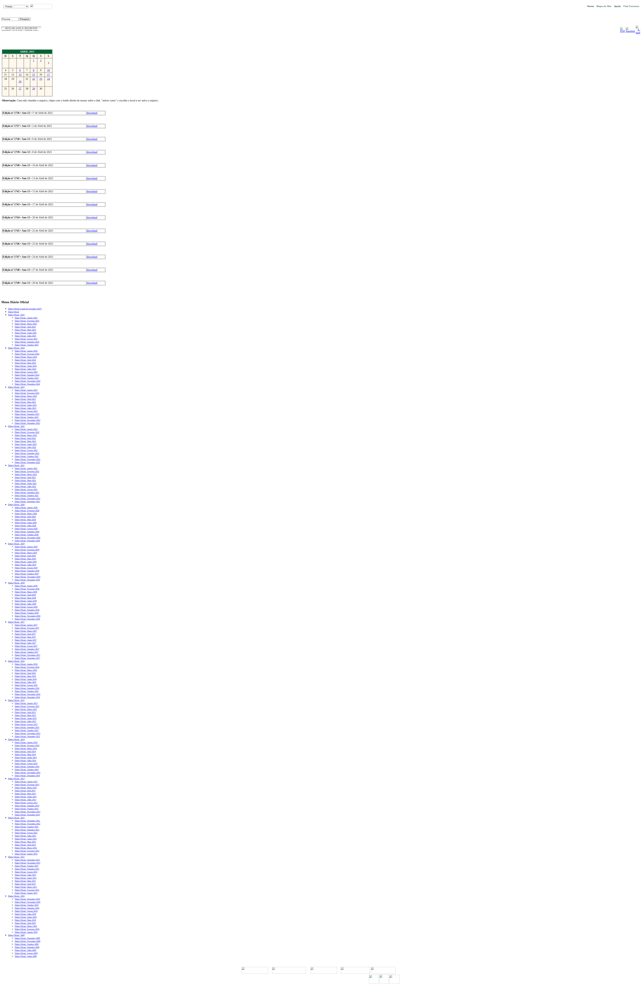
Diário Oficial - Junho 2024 (26, 366)
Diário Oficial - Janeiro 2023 (26, 390)
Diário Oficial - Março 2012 (26, 848)
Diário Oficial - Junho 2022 (26, 444)
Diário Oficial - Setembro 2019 (27, 571)
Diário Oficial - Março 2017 (26, 631)
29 (33, 88)
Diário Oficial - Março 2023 (26, 396)
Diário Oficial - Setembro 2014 (27, 766)
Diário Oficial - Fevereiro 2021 (27, 471)
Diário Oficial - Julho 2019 (25, 565)
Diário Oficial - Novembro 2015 (27, 733)
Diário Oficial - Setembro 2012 (27, 830)
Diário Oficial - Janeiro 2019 (26, 547)
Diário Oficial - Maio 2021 (25, 480)
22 (33, 78)
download (92, 112)
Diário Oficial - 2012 (16, 818)
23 (40, 78)
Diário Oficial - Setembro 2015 (27, 727)
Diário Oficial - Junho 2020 (26, 523)
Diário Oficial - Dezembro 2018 (27, 619)
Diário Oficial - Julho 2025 (25, 336)
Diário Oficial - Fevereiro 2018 (27, 589)
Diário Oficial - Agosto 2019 (26, 568)
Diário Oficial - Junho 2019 (26, 562)
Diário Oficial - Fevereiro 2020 (27, 510)
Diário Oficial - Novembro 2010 (27, 902)
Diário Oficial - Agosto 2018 (26, 607)
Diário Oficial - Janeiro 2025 (26, 318)
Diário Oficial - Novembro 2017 (27, 655)
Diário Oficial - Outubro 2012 (26, 827)
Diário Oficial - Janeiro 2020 (26, 507)
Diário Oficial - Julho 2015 (25, 721)
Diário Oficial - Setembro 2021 (27, 492)
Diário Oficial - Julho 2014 (25, 760)
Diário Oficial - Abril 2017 (25, 634)
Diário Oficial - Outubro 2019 (26, 574)
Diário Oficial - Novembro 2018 (27, 616)
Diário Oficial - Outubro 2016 (26, 691)
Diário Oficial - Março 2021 (26, 474)
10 (48, 70)
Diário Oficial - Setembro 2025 (27, 342)
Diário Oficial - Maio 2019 (25, 559)
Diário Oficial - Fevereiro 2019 (27, 550)
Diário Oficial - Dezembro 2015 (27, 736)
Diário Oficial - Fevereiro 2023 (27, 393)
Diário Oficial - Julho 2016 (25, 682)
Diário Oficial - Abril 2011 (25, 884)
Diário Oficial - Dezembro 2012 (27, 821)
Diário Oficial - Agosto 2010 (26, 911)
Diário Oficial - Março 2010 (26, 926)
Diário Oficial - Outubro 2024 (26, 378)
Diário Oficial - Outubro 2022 (26, 456)
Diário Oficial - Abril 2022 (25, 438)
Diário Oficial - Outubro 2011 (26, 866)
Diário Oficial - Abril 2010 (25, 923)
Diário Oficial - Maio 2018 (25, 598)
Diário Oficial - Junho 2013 (26, 797)
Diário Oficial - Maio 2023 (25, 402)
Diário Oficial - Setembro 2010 (27, 908)
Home (590, 6)
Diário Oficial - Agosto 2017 (26, 646)
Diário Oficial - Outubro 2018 (26, 613)
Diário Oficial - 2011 (16, 857)
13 (20, 74)
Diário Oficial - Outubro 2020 (26, 535)
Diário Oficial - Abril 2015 (25, 712)
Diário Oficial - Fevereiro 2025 (27, 321)
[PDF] (622, 31)
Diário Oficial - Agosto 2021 (26, 489)
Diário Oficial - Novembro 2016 (27, 694)
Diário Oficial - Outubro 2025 (26, 345)
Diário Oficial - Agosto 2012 (26, 833)
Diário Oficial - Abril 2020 (25, 516)
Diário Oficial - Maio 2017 (25, 637)
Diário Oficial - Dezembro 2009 (27, 938)
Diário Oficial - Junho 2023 (26, 405)
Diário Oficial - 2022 (16, 426)
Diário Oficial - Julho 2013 (25, 800)
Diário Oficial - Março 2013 (26, 788)
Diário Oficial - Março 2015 (26, 709)
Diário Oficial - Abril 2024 (25, 360)
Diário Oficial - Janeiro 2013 (26, 782)
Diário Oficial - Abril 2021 (25, 477)
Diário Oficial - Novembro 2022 (27, 459)
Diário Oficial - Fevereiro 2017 (27, 628)
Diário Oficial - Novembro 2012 (27, 824)
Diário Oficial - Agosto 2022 (26, 450)
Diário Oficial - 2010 (16, 896)
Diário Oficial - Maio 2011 (25, 881)
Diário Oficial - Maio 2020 (25, 520)
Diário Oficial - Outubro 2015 (26, 730)
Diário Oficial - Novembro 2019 (27, 577)
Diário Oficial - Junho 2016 (26, 679)
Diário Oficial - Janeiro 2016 (26, 664)
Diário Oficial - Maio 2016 (25, 676)
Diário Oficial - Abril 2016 (25, 673)
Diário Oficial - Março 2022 (26, 435)
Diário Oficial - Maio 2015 (25, 715)
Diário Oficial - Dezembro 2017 (27, 658)
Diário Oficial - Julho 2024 (25, 369)
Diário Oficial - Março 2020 (26, 513)
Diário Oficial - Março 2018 (26, 592)
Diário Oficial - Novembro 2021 (27, 498)
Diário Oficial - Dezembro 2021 (27, 501)
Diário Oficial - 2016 (16, 661)
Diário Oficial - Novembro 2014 (27, 772)
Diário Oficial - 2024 (16, 348)
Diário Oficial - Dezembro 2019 (27, 580)
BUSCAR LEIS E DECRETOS (21, 28)
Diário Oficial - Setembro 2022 (27, 453)
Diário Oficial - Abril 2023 (25, 399)
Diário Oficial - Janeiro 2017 (26, 625)
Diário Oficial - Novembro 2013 (27, 812)
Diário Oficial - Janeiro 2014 (26, 742)
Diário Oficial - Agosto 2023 (26, 411)
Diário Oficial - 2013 (16, 779)
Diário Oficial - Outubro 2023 (26, 417)
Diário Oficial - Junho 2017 (26, 640)
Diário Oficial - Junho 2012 (26, 839)
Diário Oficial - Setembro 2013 (27, 806)
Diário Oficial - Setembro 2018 (27, 610)
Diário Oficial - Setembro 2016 (27, 688)
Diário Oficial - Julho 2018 (25, 604)
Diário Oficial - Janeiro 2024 (26, 351)
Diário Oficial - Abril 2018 (25, 595)
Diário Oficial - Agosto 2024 (26, 372)
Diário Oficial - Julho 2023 (25, 408)
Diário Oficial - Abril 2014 (25, 751)
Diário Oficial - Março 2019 (26, 553)
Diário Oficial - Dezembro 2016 (27, 697)
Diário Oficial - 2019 (16, 544)
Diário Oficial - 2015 (16, 700)
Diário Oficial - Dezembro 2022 (27, 462)
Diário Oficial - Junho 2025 (26, 333)
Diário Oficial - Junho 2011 (26, 878)
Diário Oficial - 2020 (16, 504)
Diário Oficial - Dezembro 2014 (27, 775)
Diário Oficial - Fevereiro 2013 (27, 785)
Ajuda (617, 6)
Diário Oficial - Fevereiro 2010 (27, 929)
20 (20, 81)
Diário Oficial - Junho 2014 (26, 757)
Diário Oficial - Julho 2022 (25, 447)
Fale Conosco (631, 6)
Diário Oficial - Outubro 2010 (26, 905)
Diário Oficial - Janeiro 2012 (26, 854)
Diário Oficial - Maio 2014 (25, 754)
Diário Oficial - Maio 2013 (25, 794)
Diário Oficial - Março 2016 (26, 670)
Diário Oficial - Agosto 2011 (26, 872)
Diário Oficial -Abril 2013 (25, 791)
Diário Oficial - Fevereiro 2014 (27, 745)
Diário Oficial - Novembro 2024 (27, 381)
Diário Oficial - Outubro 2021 (26, 495)
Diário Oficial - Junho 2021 (26, 483)
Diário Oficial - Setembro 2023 (27, 414)
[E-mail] (638, 32)
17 (48, 74)
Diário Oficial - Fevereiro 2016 (27, 667)
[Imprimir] (630, 31)
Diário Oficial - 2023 (16, 387)
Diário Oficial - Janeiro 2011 (26, 893)
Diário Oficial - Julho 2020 (25, 526)
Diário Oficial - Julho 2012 (25, 836)
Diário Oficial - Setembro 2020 (27, 532)
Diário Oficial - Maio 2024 (25, 363)
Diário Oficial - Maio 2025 (25, 330)
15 (33, 74)
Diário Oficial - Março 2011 (26, 887)
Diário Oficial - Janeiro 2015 (26, 703)
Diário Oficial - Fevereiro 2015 (27, 706)
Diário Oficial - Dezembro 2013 (27, 815)
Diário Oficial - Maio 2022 (25, 441)
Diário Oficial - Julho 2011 (25, 875)
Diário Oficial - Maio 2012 (25, 842)
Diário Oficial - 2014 (16, 739)
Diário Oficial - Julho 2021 (25, 486)
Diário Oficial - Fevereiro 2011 (27, 890)
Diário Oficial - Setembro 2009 (27, 947)
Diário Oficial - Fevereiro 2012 (27, 851)
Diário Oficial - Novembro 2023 (27, 420)
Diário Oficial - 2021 (16, 465)
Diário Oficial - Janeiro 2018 (26, 586)
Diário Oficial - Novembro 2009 (27, 941)
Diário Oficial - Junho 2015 (26, 718)
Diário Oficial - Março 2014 (26, 748)
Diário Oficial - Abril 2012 (25, 845)
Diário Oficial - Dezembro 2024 (27, 384)
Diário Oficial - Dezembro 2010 (27, 899)
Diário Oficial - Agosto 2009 (26, 953)
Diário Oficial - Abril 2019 (25, 556)
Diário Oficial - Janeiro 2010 (26, 932)
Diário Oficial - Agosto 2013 (26, 803)
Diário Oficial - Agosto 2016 (26, 685)
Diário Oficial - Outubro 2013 (26, 809)
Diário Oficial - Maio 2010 (25, 920)
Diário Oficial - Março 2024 (26, 357)
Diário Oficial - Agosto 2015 (26, 724)
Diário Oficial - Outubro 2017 (26, 652)
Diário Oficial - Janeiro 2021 (26, 468)
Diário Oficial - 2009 (16, 935)
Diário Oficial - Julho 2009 (25, 950)
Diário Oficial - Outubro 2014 (26, 769)
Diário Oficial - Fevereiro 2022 (27, 432)
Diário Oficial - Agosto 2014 (26, 763)
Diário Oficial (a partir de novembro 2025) (25, 309)
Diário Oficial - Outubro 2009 (26, 944)
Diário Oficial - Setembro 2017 (27, 649)
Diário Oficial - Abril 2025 (25, 327)
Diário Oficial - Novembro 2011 (27, 863)
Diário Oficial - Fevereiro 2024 (27, 354)
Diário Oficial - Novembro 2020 (27, 538)
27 (20, 88)
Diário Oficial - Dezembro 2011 (27, 860)
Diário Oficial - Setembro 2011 (27, 869)
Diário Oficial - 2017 (16, 622)
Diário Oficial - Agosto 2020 (26, 529)
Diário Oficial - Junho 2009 (26, 956)
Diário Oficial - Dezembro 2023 (27, 423)
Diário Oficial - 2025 (16, 315)
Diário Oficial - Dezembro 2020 (27, 541)
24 (48, 78)
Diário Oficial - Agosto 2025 (26, 339)
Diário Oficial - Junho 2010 (26, 917)
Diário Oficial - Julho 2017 (25, 643)
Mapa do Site (604, 6)
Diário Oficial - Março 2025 (26, 324)
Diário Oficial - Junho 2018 (26, 601)
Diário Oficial (13, 312)
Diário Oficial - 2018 (16, 583)
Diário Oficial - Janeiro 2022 (26, 429)
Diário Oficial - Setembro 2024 (27, 375)
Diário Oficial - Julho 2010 (25, 914)
